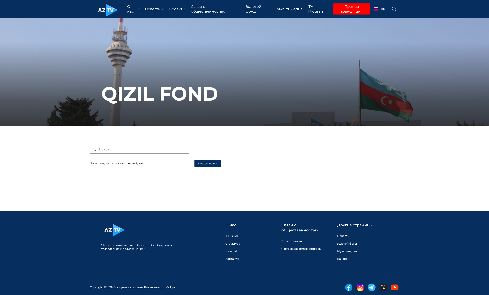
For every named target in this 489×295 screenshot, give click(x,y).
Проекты (177, 9)
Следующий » (207, 163)
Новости (343, 236)
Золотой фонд (253, 9)
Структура (232, 243)
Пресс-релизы (291, 241)
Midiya (170, 287)
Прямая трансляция (352, 9)
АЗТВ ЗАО (232, 236)
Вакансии (344, 259)
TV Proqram (316, 9)
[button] (133, 9)
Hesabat (231, 251)
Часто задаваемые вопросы (301, 249)
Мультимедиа (290, 9)
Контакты (232, 259)
